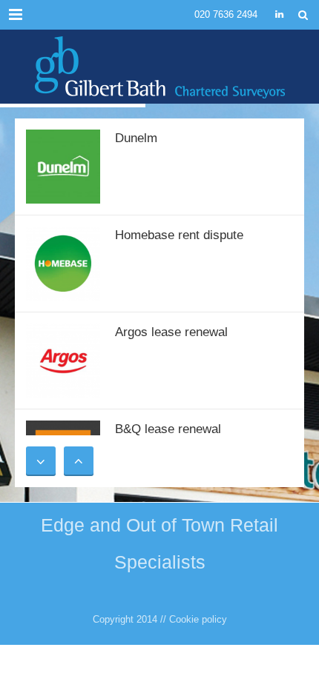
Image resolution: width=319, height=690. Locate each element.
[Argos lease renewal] (63, 359)
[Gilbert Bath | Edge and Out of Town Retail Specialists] (159, 67)
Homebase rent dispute (179, 235)
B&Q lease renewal (168, 429)
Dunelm (136, 138)
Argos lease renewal (171, 332)
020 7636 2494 (225, 14)
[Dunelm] (63, 165)
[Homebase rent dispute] (63, 262)
